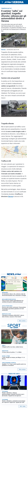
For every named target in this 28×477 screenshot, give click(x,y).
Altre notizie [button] (22, 321)
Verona (10, 196)
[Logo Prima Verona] (14, 2)
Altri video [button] (23, 406)
